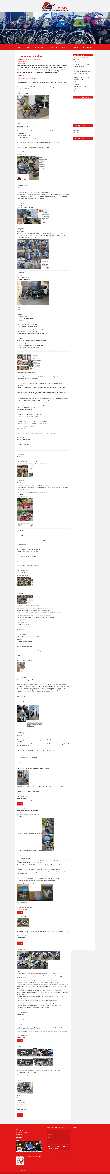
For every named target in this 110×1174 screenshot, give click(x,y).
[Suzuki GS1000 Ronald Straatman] (33, 180)
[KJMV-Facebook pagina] (29, 1151)
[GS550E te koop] (25, 603)
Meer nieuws (77, 91)
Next (108, 28)
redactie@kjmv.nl (22, 63)
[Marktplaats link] (23, 926)
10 (64, 43)
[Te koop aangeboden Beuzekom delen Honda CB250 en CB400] (30, 370)
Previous (2, 28)
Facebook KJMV (20, 1140)
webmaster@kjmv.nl (23, 61)
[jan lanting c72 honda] (25, 527)
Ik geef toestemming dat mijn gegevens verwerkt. (58, 1147)
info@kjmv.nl (76, 132)
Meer (74, 61)
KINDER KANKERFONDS (34, 1156)
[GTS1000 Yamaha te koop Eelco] (33, 269)
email (20, 804)
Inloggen (17, 1172)
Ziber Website (22, 1172)
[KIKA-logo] (20, 1164)
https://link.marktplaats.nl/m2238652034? (48, 350)
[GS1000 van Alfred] (33, 223)
